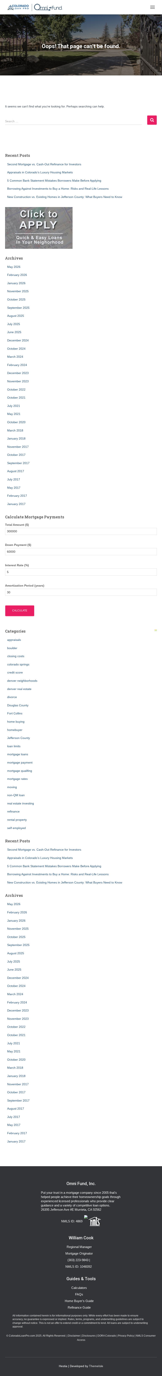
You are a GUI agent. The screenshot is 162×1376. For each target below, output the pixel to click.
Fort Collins (14, 713)
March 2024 (15, 356)
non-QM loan (16, 795)
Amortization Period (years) (24, 585)
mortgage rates (17, 779)
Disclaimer (74, 1335)
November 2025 (18, 291)
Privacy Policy (126, 1335)
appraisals (14, 639)
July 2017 (13, 479)
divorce (12, 697)
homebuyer (14, 730)
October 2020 (16, 422)
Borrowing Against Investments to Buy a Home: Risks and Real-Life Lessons (58, 188)
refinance (13, 811)
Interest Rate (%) (17, 565)
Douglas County (17, 705)
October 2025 (16, 299)
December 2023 (18, 373)
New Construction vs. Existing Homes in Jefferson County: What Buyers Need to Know (64, 197)
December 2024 (18, 340)
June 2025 (14, 332)
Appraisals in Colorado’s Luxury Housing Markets (40, 172)
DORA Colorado (106, 1335)
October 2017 (16, 454)
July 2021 (13, 406)
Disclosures (89, 1335)
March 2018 (15, 430)
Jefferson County (18, 738)
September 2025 (18, 307)
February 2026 (17, 275)
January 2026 (16, 283)
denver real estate (19, 689)
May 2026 (13, 267)
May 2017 (13, 487)
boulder (12, 648)
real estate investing (20, 803)
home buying (15, 721)
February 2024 (17, 365)
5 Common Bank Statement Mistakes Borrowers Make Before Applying (54, 180)
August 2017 (15, 471)
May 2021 (13, 414)
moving (12, 787)
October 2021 (16, 397)
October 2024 (16, 348)
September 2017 (18, 463)
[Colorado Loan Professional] (35, 7)
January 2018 (16, 438)
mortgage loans (17, 754)
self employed (16, 828)
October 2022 (16, 389)
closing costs (15, 656)
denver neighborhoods (22, 680)
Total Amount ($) (17, 524)
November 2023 (18, 381)
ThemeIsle (96, 1366)
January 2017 (16, 504)
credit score (15, 672)
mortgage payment (19, 762)
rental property (17, 819)
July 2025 (13, 324)
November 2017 (18, 446)
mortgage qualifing (19, 770)
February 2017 (17, 495)
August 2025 (15, 315)
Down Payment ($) (18, 545)
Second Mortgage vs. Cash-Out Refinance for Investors (44, 164)
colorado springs (18, 664)
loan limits (13, 746)
